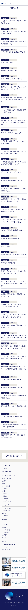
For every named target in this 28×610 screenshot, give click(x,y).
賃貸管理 (4, 488)
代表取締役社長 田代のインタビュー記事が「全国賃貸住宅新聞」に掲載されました (13, 369)
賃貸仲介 (4, 491)
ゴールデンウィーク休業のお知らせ (12, 172)
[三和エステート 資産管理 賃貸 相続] (14, 560)
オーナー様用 (6, 530)
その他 (4, 537)
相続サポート (6, 496)
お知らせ (4, 469)
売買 (3, 483)
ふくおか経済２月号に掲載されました (13, 230)
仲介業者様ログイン (8, 471)
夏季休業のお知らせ (7, 62)
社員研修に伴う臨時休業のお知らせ (12, 79)
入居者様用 (5, 532)
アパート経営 (6, 486)
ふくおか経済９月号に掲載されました (13, 416)
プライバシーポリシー (8, 544)
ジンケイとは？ (6, 508)
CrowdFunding (6, 501)
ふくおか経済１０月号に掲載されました (13, 379)
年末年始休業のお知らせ (9, 263)
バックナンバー (6, 510)
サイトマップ (6, 549)
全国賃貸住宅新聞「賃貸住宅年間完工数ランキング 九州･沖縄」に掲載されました (13, 100)
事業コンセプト (6, 478)
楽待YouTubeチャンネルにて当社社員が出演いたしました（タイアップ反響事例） (13, 122)
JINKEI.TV (5, 513)
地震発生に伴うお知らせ (9, 70)
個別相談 (4, 527)
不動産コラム (6, 515)
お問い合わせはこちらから (14, 456)
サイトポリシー (6, 547)
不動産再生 (5, 498)
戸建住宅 (4, 493)
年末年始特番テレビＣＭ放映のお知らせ (13, 254)
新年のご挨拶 (5, 246)
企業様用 (4, 535)
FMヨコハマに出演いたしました (11, 133)
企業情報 (4, 481)
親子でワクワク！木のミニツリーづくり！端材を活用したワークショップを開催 (13, 284)
